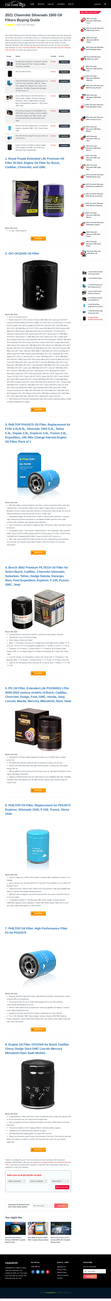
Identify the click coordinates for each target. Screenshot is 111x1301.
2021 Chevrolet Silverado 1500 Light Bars (93, 167)
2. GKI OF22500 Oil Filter (95, 278)
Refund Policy (62, 1272)
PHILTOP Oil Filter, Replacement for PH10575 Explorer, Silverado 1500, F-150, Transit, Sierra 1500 (37, 809)
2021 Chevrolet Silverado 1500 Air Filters (93, 40)
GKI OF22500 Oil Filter (23, 253)
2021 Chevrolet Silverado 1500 (29, 48)
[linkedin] (43, 1272)
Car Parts (61, 4)
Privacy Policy (62, 1269)
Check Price (64, 62)
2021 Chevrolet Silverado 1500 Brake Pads (93, 97)
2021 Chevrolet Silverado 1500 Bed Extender (93, 78)
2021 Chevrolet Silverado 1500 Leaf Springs (93, 158)
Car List (51, 4)
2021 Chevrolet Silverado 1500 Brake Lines (93, 21)
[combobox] (16, 1181)
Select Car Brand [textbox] (15, 1181)
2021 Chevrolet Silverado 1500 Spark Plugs (93, 244)
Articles (41, 4)
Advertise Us (61, 1267)
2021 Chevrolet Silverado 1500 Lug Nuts (93, 139)
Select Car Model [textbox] (36, 1181)
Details (53, 62)
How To (71, 4)
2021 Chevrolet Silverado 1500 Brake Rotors (93, 148)
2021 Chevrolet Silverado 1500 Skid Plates (93, 234)
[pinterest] (47, 1272)
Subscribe (97, 4)
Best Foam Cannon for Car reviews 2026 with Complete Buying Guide (60, 1240)
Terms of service (62, 1275)
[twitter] (38, 1272)
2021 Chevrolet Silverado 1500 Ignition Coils (94, 69)
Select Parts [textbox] (56, 1181)
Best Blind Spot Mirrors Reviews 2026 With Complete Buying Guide (15, 1240)
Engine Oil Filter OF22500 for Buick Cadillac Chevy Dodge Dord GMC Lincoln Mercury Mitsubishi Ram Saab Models (37, 1049)
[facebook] (33, 1272)
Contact (59, 1278)
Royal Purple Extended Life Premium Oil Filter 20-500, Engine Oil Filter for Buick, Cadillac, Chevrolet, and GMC (34, 163)
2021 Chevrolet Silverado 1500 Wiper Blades (93, 129)
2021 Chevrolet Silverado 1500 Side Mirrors (93, 215)
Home (32, 4)
